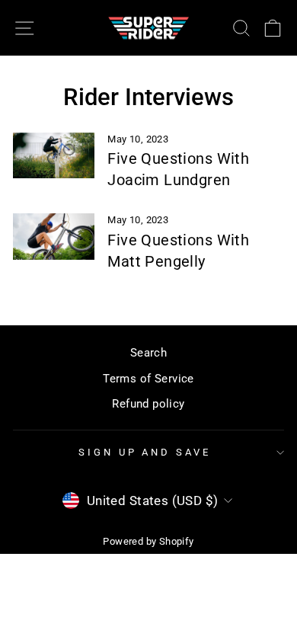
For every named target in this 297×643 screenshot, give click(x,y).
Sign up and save (145, 452)
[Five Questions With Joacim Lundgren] (53, 155)
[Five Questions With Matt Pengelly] (53, 236)
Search (148, 353)
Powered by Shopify (148, 541)
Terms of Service (148, 378)
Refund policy (148, 404)
